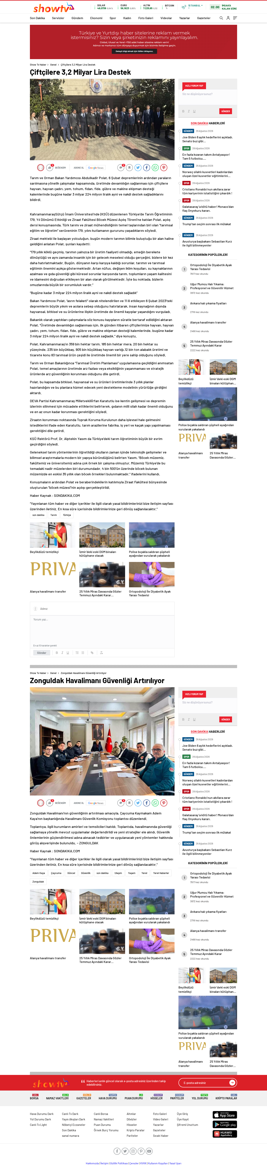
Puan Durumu (134, 1097)
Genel (53, 64)
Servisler (58, 18)
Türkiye (67, 514)
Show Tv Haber (38, 64)
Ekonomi (96, 18)
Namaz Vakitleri (57, 1097)
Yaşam (131, 873)
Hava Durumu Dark (42, 1114)
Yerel (144, 873)
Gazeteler (204, 18)
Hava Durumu (108, 1097)
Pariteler (177, 1097)
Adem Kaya (38, 873)
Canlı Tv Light (38, 1124)
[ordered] (77, 652)
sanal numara (70, 1135)
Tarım (53, 514)
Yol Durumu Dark (40, 1119)
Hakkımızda (92, 1163)
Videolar (166, 18)
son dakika (38, 514)
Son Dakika (37, 18)
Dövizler (132, 1119)
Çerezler (134, 1163)
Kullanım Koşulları (158, 1163)
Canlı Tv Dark (70, 1114)
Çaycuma (56, 873)
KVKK (143, 1163)
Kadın (127, 18)
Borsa (34, 1097)
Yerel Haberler (161, 873)
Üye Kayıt (183, 1119)
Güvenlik (85, 873)
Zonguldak (38, 881)
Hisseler (157, 1097)
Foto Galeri (145, 18)
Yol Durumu (200, 1097)
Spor (113, 18)
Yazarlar (184, 18)
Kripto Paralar (226, 1097)
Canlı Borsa (101, 1114)
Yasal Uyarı (175, 1163)
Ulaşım (118, 873)
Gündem (77, 18)
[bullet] (82, 652)
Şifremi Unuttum (187, 1124)
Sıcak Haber (160, 1135)
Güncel (71, 873)
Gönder (41, 652)
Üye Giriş (182, 1114)
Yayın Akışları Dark (73, 1119)
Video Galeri (160, 1119)
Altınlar (131, 1114)
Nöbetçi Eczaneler (73, 1124)
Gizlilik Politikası (119, 1163)
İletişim (104, 1163)
